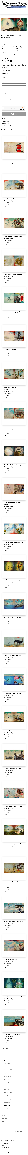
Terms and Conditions (19, 1131)
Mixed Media (5, 1112)
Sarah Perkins (5, 38)
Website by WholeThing (7, 1153)
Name (3, 77)
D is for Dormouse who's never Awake (13, 274)
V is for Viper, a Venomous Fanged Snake (12, 883)
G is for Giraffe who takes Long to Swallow (12, 388)
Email (3, 82)
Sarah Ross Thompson (9, 1108)
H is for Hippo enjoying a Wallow (12, 427)
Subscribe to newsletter (7, 100)
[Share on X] (5, 61)
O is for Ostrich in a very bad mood (12, 655)
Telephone (4, 88)
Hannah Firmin (7, 1086)
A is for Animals (8, 161)
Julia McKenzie (8, 1083)
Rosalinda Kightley (8, 1099)
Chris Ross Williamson (9, 1070)
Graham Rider (7, 1076)
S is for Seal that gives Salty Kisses (12, 768)
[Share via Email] (11, 61)
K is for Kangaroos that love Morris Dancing (12, 503)
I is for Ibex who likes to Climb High (12, 465)
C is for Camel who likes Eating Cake (13, 236)
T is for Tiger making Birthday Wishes (13, 806)
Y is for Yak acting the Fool (10, 959)
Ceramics (4, 1115)
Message (4, 93)
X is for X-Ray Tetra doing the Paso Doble (14, 997)
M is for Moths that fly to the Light (12, 580)
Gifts (3, 1121)
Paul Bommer (7, 1089)
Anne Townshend (8, 1066)
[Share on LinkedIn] (8, 61)
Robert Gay (6, 1096)
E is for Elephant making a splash (12, 312)
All (2, 1054)
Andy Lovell (7, 1063)
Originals (4, 1057)
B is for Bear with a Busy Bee (11, 199)
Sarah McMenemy (8, 1102)
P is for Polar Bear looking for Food (12, 693)
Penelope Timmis (8, 1092)
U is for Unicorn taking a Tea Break (12, 844)
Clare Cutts (6, 1073)
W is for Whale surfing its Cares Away (13, 921)
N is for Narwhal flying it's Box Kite (12, 617)
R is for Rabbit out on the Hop (11, 731)
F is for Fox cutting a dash (10, 349)
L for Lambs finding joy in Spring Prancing (14, 542)
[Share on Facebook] (2, 61)
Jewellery (4, 1118)
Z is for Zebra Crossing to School (12, 1034)
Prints (3, 1060)
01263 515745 (6, 70)
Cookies (22, 1135)
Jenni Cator (6, 1079)
